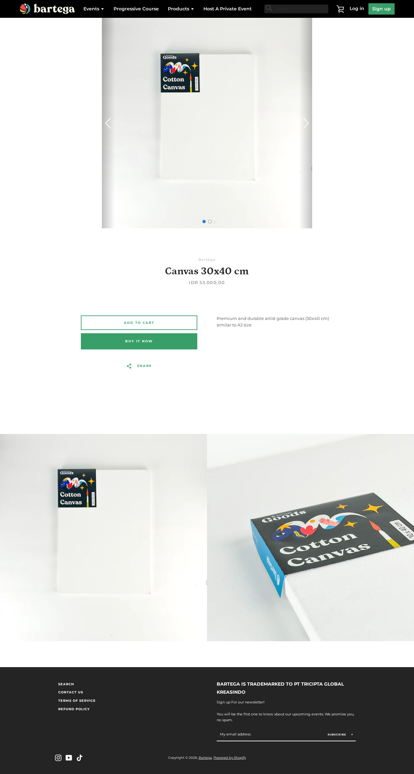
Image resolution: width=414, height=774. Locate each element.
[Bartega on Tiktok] (79, 757)
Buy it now (139, 341)
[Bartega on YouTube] (69, 757)
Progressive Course (136, 9)
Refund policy (74, 709)
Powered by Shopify (229, 758)
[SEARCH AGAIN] (268, 8)
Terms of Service (77, 700)
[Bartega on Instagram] (58, 757)
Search (66, 684)
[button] (305, 123)
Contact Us (70, 692)
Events (92, 9)
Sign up (381, 9)
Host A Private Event (227, 9)
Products (179, 9)
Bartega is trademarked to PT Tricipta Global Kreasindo (280, 688)
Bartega (205, 758)
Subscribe (337, 734)
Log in (357, 8)
